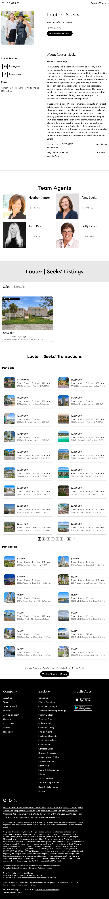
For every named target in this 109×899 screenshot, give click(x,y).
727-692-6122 (87, 207)
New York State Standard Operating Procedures (23, 875)
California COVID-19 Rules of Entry (39, 814)
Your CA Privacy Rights (71, 814)
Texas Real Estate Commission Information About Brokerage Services (31, 866)
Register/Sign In (98, 3)
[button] (3, 3)
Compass (29, 668)
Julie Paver (36, 226)
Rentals (19, 287)
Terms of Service (54, 807)
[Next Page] (74, 539)
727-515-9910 (34, 207)
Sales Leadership (11, 706)
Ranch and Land (46, 778)
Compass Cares (45, 749)
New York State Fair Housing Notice (18, 873)
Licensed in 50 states (13, 892)
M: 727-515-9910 (54, 28)
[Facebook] (11, 800)
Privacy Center (70, 807)
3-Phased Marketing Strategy (52, 710)
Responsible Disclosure (24, 810)
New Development (47, 761)
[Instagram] (6, 800)
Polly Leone (89, 226)
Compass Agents (42, 668)
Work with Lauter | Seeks (59, 33)
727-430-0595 (34, 236)
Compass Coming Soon (49, 706)
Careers (7, 719)
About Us (7, 698)
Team (5, 702)
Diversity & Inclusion (47, 753)
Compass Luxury (46, 727)
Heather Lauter (39, 198)
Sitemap (42, 791)
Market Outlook (45, 715)
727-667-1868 (87, 236)
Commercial (43, 765)
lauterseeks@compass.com (59, 22)
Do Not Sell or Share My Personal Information (24, 807)
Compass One (45, 719)
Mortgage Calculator (48, 736)
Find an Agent (45, 732)
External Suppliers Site (48, 782)
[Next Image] (50, 313)
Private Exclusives (46, 702)
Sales (6, 287)
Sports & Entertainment (49, 770)
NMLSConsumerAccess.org (47, 890)
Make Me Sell (44, 723)
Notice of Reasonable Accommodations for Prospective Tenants (29, 878)
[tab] (6, 287)
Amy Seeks (89, 198)
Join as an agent (11, 715)
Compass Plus (44, 744)
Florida (53, 668)
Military (41, 774)
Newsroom (8, 732)
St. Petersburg (64, 668)
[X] (16, 800)
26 (69, 539)
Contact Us (8, 723)
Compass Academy (47, 740)
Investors (7, 710)
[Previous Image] (5, 313)
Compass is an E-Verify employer (51, 810)
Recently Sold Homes (48, 787)
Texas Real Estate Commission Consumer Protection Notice (27, 868)
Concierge (43, 698)
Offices (6, 727)
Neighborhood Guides (48, 757)
